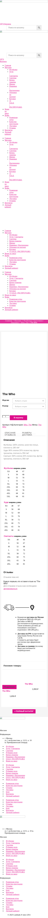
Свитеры (12, 78)
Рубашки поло (11, 753)
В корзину (18, 418)
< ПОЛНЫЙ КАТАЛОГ (24, 711)
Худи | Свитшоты (16, 237)
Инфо (7, 115)
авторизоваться (10, 589)
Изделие (5, 400)
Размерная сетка (13, 119)
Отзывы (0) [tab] (10, 435)
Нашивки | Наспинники (18, 245)
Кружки (12, 99)
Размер (5, 406)
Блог (8, 792)
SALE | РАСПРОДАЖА (15, 759)
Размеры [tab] (26, 433)
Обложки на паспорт (17, 247)
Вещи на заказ (10, 253)
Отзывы (12, 128)
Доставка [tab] (27, 435)
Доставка (13, 126)
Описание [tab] (10, 433)
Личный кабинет (8, 133)
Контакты (8, 130)
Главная (8, 65)
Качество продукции (13, 123)
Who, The (25, 322)
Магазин (8, 67)
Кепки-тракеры (12, 81)
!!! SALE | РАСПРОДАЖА (19, 251)
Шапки (12, 84)
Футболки (13, 70)
